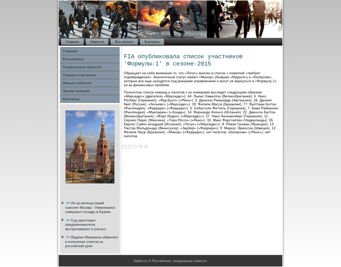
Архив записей (76, 91)
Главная (72, 42)
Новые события (77, 83)
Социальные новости (82, 67)
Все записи (124, 42)
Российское (73, 59)
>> (68, 203)
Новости (97, 42)
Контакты (152, 42)
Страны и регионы (79, 75)
